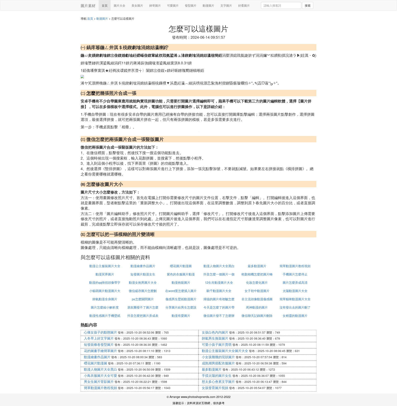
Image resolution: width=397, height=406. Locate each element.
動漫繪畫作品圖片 (142, 266)
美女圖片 (137, 5)
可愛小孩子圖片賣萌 (217, 344)
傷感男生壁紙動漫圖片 (180, 299)
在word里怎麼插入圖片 (181, 290)
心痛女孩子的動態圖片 (100, 332)
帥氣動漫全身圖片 (104, 299)
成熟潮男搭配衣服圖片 (218, 363)
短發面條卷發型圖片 (99, 344)
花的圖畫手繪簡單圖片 (100, 350)
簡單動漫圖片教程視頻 (295, 266)
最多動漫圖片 (257, 266)
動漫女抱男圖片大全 (143, 282)
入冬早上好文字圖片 (99, 338)
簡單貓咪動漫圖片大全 (295, 299)
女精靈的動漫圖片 (295, 315)
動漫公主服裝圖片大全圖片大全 (225, 350)
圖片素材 (88, 5)
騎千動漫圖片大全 (219, 290)
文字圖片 (226, 5)
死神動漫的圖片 (257, 307)
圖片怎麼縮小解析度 (105, 307)
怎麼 (91, 93)
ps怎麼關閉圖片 (143, 299)
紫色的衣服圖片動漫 (181, 274)
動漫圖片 (208, 5)
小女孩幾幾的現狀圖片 (218, 356)
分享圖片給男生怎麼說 (180, 307)
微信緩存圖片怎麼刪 (143, 290)
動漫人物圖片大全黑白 (218, 266)
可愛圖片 (173, 5)
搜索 (308, 5)
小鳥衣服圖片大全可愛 (100, 375)
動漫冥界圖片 (105, 274)
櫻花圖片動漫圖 (181, 266)
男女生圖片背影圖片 (99, 381)
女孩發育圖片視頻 (215, 387)
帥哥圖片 (155, 5)
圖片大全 (119, 5)
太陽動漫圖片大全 (295, 290)
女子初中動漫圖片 (257, 290)
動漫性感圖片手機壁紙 (104, 315)
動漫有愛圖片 (181, 315)
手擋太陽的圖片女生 (217, 375)
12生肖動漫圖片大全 (219, 282)
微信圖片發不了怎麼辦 (218, 315)
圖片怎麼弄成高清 (295, 282)
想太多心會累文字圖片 (218, 381)
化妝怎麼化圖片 (257, 282)
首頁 (105, 5)
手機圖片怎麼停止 (295, 274)
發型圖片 (190, 5)
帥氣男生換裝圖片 (215, 338)
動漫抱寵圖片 (181, 282)
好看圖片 (244, 5)
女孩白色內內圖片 (215, 332)
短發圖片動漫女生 (142, 274)
